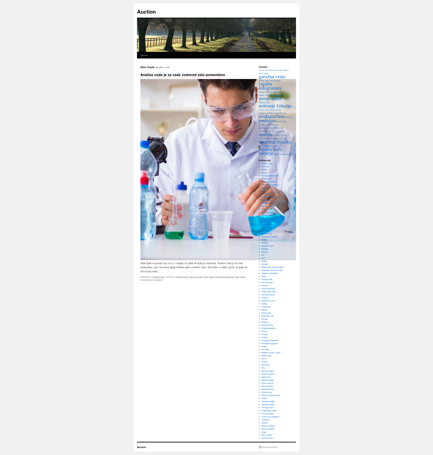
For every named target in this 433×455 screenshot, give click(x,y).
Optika (264, 303)
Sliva (263, 367)
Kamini (264, 221)
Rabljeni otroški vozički (270, 352)
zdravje (266, 153)
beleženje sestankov (276, 70)
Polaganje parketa (268, 328)
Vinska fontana (267, 413)
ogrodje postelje (275, 109)
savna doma (275, 131)
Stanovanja (265, 376)
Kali (263, 218)
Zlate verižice (266, 434)
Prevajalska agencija (269, 343)
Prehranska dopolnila (269, 340)
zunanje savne (279, 154)
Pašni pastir (266, 312)
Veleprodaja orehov (269, 410)
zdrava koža (270, 148)
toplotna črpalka (275, 141)
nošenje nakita (264, 109)
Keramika (265, 230)
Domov (144, 55)
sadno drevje (278, 128)
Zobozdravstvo (267, 438)
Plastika (264, 319)
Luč (263, 254)
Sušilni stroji (266, 392)
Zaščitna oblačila (268, 425)
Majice (264, 261)
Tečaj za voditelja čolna (270, 395)
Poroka (264, 331)
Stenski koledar (267, 380)
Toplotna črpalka (268, 401)
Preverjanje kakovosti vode (226, 276)
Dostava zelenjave (268, 196)
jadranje (262, 92)
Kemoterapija (266, 227)
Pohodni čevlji (267, 325)
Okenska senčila (268, 294)
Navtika (264, 285)
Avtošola (265, 166)
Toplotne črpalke (268, 404)
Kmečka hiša (266, 233)
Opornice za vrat (268, 300)
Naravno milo (266, 279)
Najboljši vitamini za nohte (272, 270)
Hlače (263, 209)
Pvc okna (265, 349)
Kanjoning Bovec (268, 224)
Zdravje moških (267, 428)
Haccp (264, 206)
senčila (265, 134)
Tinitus (264, 398)
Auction (146, 11)
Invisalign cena (267, 212)
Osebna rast (266, 306)
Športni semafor (267, 373)
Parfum (264, 309)
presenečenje (281, 121)
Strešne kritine (267, 386)
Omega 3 (265, 297)
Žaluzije (264, 422)
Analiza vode (158, 276)
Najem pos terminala (269, 273)
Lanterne (264, 248)
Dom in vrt (265, 193)
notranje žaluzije (275, 105)
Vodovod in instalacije (270, 416)
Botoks (264, 169)
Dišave (286, 70)
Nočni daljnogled (268, 288)
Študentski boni (267, 389)
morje (264, 98)
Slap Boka (265, 364)
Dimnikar (265, 187)
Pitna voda (208, 276)
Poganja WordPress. (270, 447)
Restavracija (266, 355)
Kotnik (264, 239)
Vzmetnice (265, 419)
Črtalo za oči (266, 178)
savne (282, 131)
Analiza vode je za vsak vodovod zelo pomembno (182, 74)
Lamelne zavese (267, 245)
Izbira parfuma (274, 80)
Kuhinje (264, 242)
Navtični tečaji (267, 282)
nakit (276, 98)
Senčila (264, 361)
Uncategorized (267, 407)
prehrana (267, 120)
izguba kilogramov (270, 85)
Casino (264, 172)
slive (278, 135)
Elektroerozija (266, 200)
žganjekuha (288, 154)
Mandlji (264, 264)
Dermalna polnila (268, 181)
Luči (263, 257)
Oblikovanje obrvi (268, 291)
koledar (279, 92)
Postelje (264, 337)
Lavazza (264, 251)
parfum (277, 116)
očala (264, 116)
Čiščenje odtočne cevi (270, 175)
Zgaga (263, 431)
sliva (274, 135)
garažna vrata (272, 76)
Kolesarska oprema (269, 236)
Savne (263, 358)
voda (242, 276)
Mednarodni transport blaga (272, 267)
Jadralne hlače (267, 215)
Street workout (267, 383)
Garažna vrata (266, 203)
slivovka (284, 135)
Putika (264, 346)
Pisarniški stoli (267, 315)
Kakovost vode (195, 276)
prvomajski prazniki (266, 128)
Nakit (263, 276)
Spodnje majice (267, 370)
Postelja (264, 334)
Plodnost (265, 322)
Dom (263, 190)
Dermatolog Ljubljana (270, 184)
